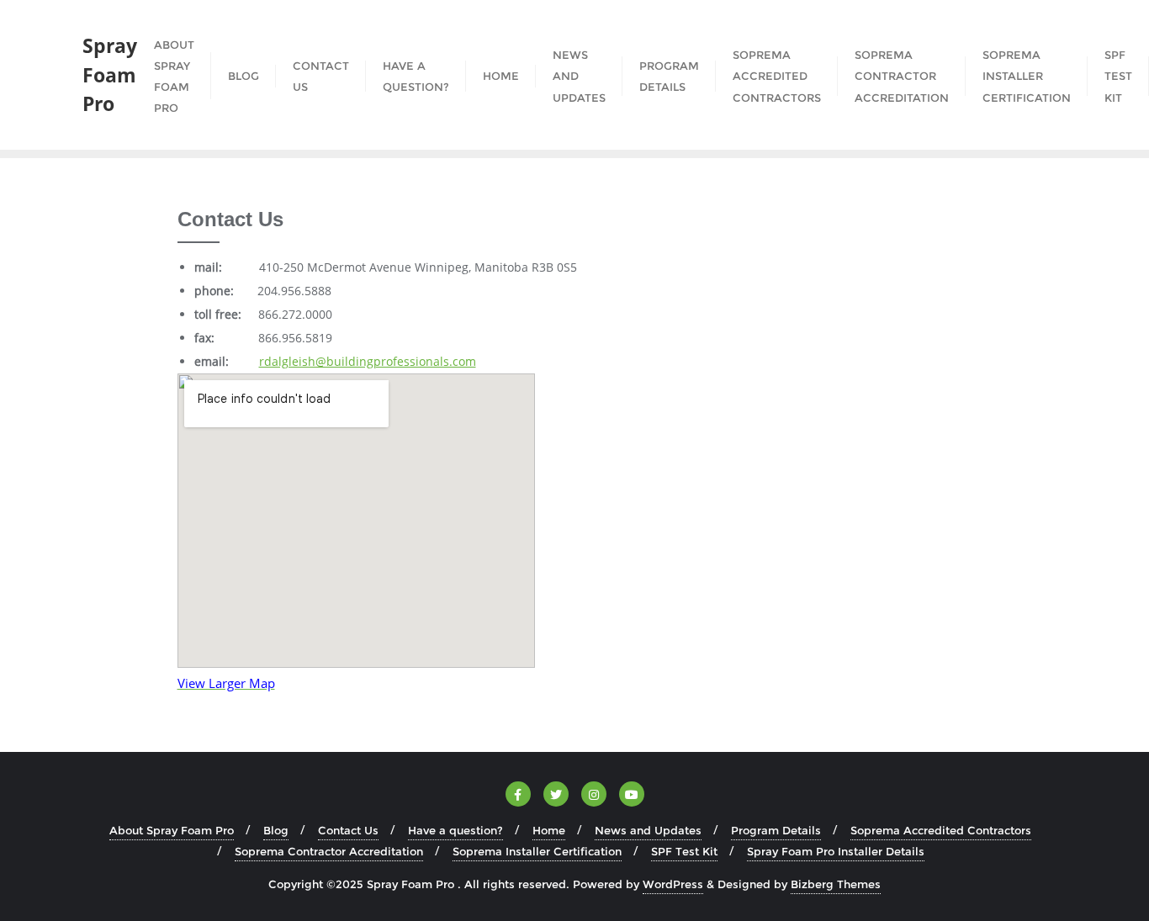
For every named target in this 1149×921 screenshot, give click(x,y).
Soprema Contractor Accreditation (329, 851)
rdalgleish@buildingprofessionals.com (367, 361)
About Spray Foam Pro (171, 830)
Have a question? (455, 830)
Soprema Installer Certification (537, 851)
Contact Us (348, 830)
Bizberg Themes (836, 884)
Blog (276, 830)
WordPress (673, 884)
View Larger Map (226, 683)
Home (548, 830)
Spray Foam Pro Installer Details (835, 851)
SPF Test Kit (684, 851)
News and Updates (648, 830)
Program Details (776, 830)
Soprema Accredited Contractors (940, 830)
